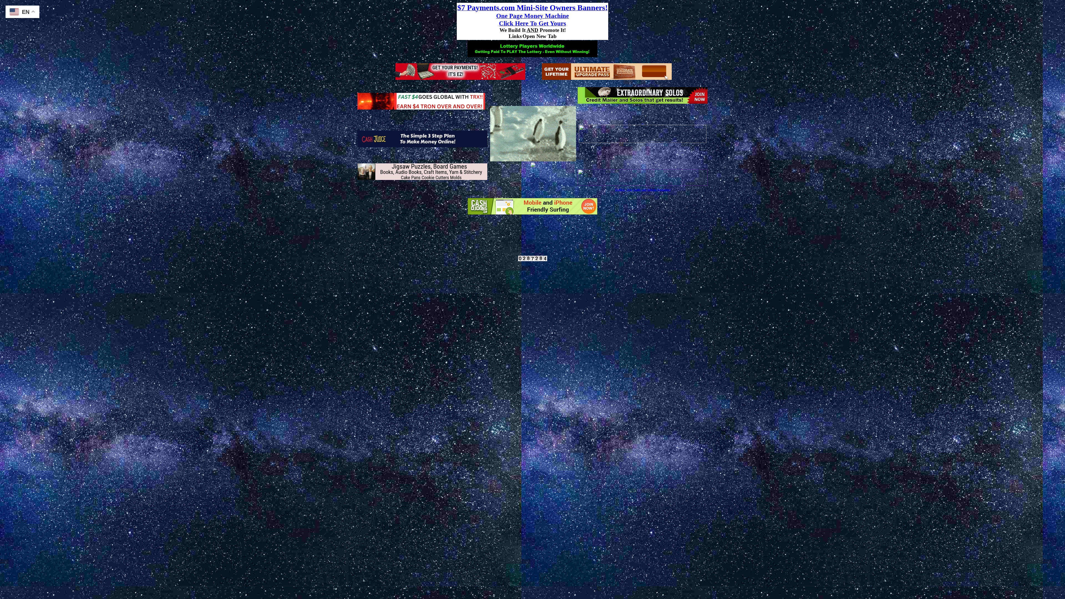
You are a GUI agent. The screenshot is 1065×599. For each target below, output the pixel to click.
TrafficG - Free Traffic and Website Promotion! (643, 189)
